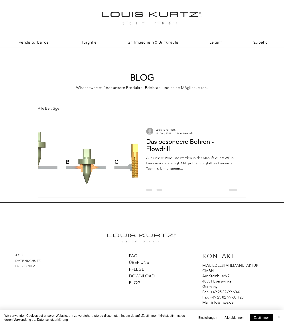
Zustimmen (262, 317)
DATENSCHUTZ (28, 261)
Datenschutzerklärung (52, 319)
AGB (19, 255)
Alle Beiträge (48, 108)
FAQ (133, 255)
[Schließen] (278, 317)
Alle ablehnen (234, 317)
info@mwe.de (222, 302)
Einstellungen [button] (207, 317)
